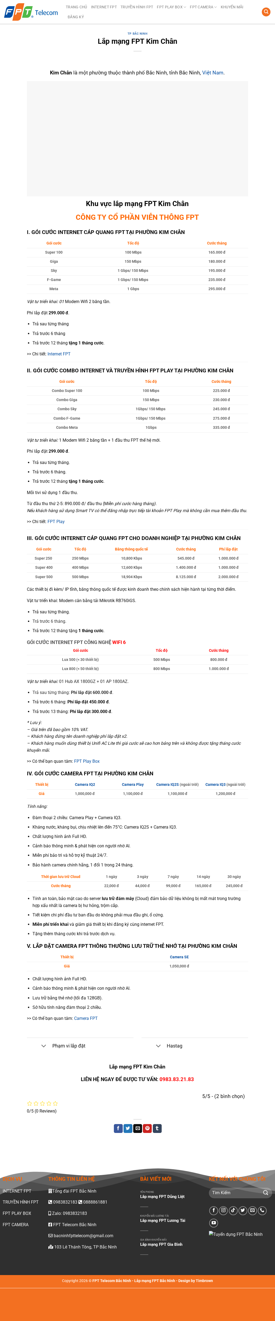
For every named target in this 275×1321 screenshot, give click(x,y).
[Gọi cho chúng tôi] (262, 1210)
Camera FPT (86, 1018)
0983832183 (65, 1202)
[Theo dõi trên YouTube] (213, 1223)
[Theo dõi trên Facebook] (213, 1210)
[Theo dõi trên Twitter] (242, 1210)
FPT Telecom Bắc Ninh (74, 1224)
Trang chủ (76, 7)
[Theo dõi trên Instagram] (223, 1210)
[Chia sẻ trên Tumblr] (157, 1128)
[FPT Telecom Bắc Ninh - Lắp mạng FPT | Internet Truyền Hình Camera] (31, 12)
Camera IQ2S (167, 784)
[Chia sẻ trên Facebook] (118, 1128)
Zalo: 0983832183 (69, 1213)
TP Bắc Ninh (137, 33)
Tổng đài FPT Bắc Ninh (74, 1191)
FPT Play (56, 521)
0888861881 (94, 1202)
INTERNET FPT (104, 7)
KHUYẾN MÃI (232, 7)
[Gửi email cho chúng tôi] (252, 1210)
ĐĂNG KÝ (76, 17)
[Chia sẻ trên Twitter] (128, 1128)
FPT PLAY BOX (169, 7)
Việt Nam (212, 73)
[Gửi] (265, 1193)
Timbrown (204, 1281)
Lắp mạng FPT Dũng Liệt (162, 1196)
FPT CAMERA (201, 7)
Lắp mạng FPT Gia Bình (161, 1244)
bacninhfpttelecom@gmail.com (83, 1236)
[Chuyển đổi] (44, 1046)
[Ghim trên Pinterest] (147, 1128)
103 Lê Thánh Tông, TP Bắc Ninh (85, 1247)
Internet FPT (59, 354)
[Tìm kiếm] (266, 12)
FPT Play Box (87, 761)
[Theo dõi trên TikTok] (233, 1210)
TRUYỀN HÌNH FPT (137, 7)
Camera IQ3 (215, 784)
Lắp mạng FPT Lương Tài (162, 1220)
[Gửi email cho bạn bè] (137, 1128)
